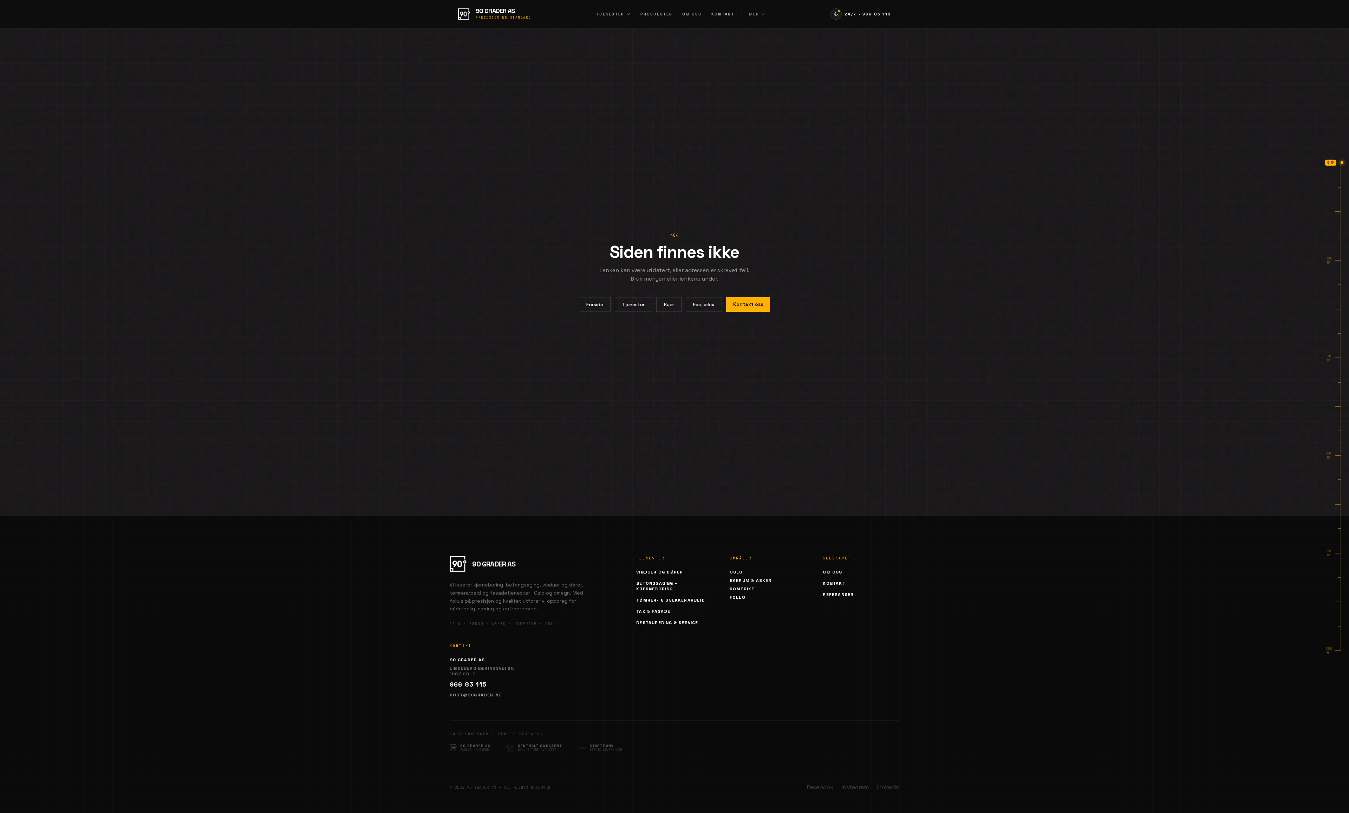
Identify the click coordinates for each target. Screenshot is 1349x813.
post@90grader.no (476, 695)
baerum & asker (751, 580)
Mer (754, 14)
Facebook (820, 787)
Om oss (692, 14)
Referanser (838, 594)
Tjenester (610, 14)
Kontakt (723, 14)
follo (737, 597)
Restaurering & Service (667, 622)
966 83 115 (468, 684)
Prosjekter (656, 14)
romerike (742, 589)
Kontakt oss (748, 304)
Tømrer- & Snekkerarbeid (670, 600)
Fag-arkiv (704, 304)
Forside (594, 304)
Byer (669, 304)
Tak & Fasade (653, 611)
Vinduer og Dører (659, 572)
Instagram (855, 787)
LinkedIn (888, 787)
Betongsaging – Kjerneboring (657, 586)
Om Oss (832, 572)
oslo (736, 572)
